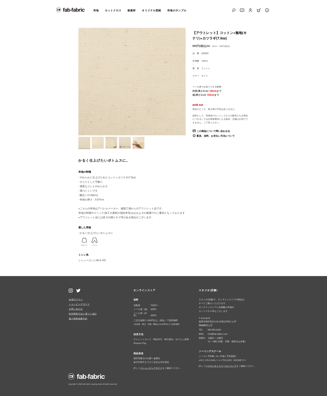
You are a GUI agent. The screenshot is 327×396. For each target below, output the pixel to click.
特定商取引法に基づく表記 (83, 313)
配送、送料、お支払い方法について (216, 135)
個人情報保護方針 (78, 318)
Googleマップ (205, 324)
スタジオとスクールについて (222, 366)
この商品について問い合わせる (213, 131)
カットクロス (113, 10)
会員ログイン (76, 299)
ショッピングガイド (79, 304)
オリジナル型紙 (151, 10)
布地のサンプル (176, 10)
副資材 (132, 10)
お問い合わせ (76, 309)
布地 (96, 10)
